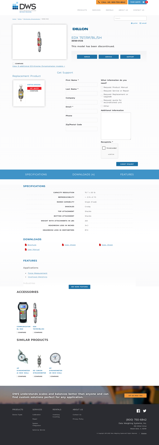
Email (69, 107)
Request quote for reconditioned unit (113, 101)
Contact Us (138, 10)
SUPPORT (130, 57)
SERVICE (108, 57)
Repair (35, 419)
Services (96, 10)
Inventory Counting (56, 416)
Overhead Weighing (37, 277)
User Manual (34, 249)
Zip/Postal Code (74, 124)
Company (70, 98)
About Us (123, 10)
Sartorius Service (39, 430)
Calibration (37, 414)
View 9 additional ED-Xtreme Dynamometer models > (38, 66)
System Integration (37, 424)
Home (14, 19)
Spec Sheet (70, 245)
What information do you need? (114, 81)
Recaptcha (107, 142)
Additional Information (112, 110)
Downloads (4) (83, 174)
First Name (72, 80)
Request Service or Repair (116, 91)
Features (127, 174)
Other (106, 106)
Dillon (20, 19)
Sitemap (144, 433)
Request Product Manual (116, 87)
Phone (69, 116)
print (134, 23)
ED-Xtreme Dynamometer (31, 19)
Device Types (17, 414)
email (143, 23)
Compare (19, 63)
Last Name (72, 89)
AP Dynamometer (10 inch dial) (55, 370)
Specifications (36, 174)
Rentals (109, 10)
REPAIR (87, 57)
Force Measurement (37, 273)
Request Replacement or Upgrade (116, 95)
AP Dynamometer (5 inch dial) (23, 370)
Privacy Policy (78, 419)
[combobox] (130, 18)
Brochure (32, 245)
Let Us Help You (135, 395)
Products (82, 10)
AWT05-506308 (33, 85)
